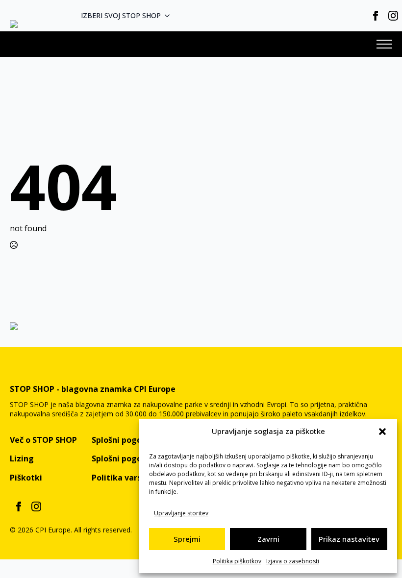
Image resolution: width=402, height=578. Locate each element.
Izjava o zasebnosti (292, 561)
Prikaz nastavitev (349, 539)
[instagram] (393, 15)
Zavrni (268, 539)
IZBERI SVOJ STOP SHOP (121, 15)
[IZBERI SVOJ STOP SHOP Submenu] (170, 15)
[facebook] (375, 15)
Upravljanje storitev (181, 513)
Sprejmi (187, 539)
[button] (382, 431)
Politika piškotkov (237, 561)
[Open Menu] (384, 44)
